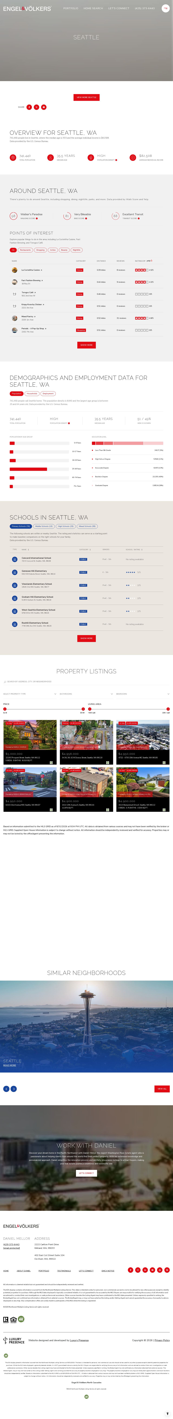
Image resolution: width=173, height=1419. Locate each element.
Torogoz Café (27, 292)
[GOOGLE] (167, 1270)
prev (6, 1089)
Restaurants (26, 250)
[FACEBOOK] (130, 1270)
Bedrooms (121, 694)
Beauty (65, 250)
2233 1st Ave (27, 319)
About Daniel (24, 1271)
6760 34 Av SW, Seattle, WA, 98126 (35, 613)
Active (54, 250)
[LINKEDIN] (145, 1270)
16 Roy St (26, 283)
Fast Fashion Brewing (31, 280)
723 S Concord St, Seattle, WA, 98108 (36, 561)
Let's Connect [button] (86, 1173)
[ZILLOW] (159, 1270)
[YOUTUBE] (152, 1270)
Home (6, 1271)
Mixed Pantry (27, 316)
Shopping (41, 250)
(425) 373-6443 (145, 8)
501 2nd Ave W (28, 295)
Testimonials (64, 1271)
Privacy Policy (162, 1340)
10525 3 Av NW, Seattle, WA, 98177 (35, 587)
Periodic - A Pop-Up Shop (33, 328)
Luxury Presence (79, 1340)
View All (162, 1089)
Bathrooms (66, 694)
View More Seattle (86, 97)
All (14, 250)
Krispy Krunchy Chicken (32, 304)
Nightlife (78, 250)
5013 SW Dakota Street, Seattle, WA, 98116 (38, 574)
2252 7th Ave (28, 332)
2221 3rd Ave (27, 307)
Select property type (14, 694)
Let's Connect (86, 1271)
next (14, 1089)
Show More (87, 638)
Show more (87, 345)
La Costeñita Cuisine (31, 270)
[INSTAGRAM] (138, 1270)
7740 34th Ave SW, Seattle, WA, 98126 (36, 626)
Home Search (93, 8)
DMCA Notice (108, 1271)
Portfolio (70, 8)
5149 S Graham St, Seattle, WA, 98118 (36, 600)
